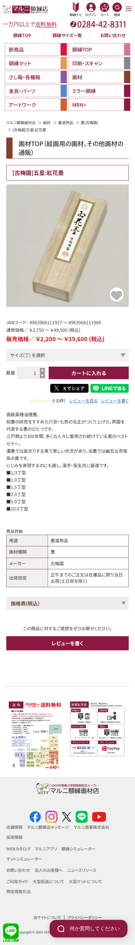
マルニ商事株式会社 (91, 827)
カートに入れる (88, 373)
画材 (47, 122)
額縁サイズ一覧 (67, 35)
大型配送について (48, 881)
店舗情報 (14, 827)
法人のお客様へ (49, 870)
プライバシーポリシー (85, 917)
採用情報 (14, 837)
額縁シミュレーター (78, 849)
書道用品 (65, 122)
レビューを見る (83, 401)
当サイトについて (47, 917)
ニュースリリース (81, 870)
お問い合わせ (113, 35)
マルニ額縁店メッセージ (48, 827)
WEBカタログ (18, 849)
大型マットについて (85, 881)
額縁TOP (22, 35)
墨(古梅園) (89, 122)
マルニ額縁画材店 (20, 122)
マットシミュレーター (24, 859)
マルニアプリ (46, 849)
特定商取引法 (18, 891)
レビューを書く (115, 401)
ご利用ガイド (17, 881)
